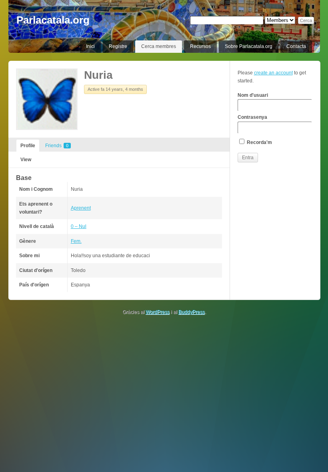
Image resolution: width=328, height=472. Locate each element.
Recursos (200, 46)
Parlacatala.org (53, 20)
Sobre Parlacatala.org (248, 46)
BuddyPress (191, 312)
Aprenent (81, 208)
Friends (56, 145)
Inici (90, 46)
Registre (118, 46)
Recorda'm (259, 142)
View (25, 159)
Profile (27, 145)
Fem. (76, 241)
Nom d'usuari (253, 95)
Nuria (98, 75)
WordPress (158, 312)
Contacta (296, 46)
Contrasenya (252, 117)
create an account (273, 73)
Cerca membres (158, 46)
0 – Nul (78, 226)
